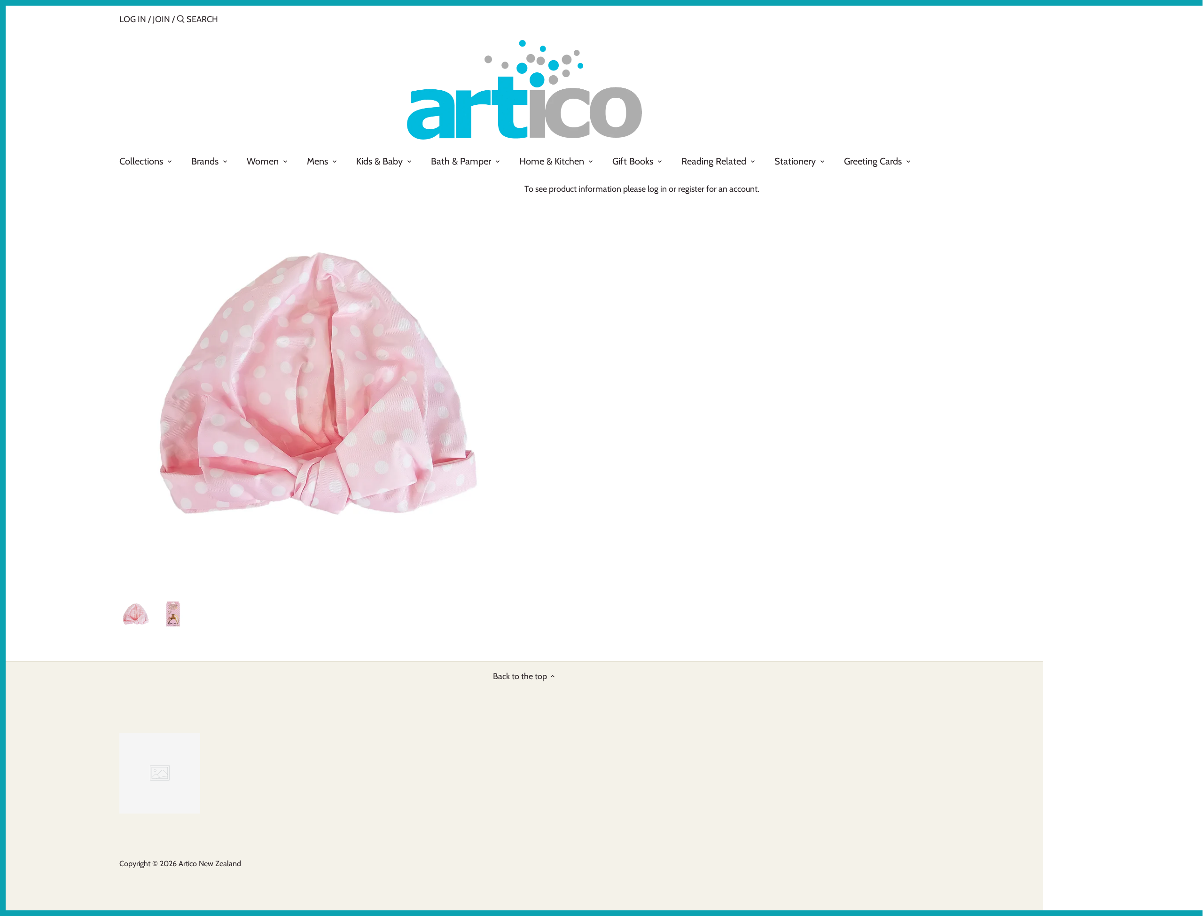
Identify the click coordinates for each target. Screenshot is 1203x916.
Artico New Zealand (210, 863)
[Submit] (181, 20)
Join (161, 19)
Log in (132, 19)
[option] (135, 613)
